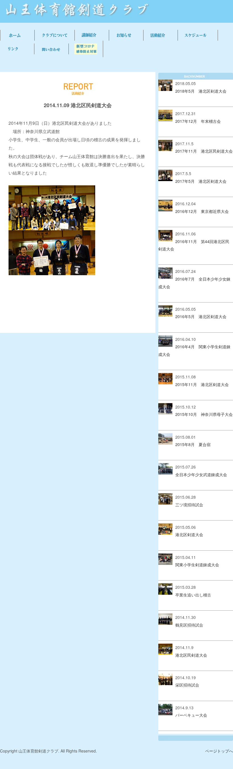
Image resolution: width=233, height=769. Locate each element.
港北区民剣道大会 (191, 655)
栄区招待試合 (187, 685)
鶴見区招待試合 (189, 625)
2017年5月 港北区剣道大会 (200, 181)
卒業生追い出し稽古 (193, 595)
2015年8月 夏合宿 (193, 444)
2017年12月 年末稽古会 (198, 121)
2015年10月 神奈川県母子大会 (204, 414)
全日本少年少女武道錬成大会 (201, 474)
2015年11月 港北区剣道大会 (202, 384)
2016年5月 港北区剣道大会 (200, 316)
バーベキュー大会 (191, 715)
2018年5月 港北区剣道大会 (200, 91)
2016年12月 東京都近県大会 (202, 211)
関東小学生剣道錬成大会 (197, 564)
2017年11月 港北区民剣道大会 (204, 151)
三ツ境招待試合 (189, 504)
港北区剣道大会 (189, 534)
